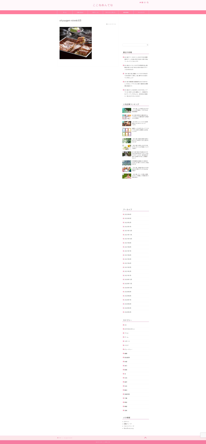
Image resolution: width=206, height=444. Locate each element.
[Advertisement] (135, 28)
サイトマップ (141, 12)
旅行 (126, 366)
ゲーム (126, 337)
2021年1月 (128, 275)
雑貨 (126, 406)
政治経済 (127, 357)
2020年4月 (128, 312)
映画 (126, 370)
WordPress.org (128, 428)
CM (125, 325)
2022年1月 (128, 226)
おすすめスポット (130, 329)
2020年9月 (128, 292)
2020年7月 (128, 300)
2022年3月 (128, 218)
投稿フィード (128, 424)
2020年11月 (128, 283)
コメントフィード (129, 426)
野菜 (126, 402)
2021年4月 (128, 263)
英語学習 (127, 394)
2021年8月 (128, 247)
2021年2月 (128, 271)
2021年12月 (128, 230)
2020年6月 (128, 304)
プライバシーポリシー (110, 12)
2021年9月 (128, 243)
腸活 (126, 390)
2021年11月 (128, 235)
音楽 (126, 410)
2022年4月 (128, 214)
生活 (126, 378)
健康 (126, 353)
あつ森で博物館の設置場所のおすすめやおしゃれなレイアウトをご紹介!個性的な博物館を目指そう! (136, 84)
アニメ (126, 333)
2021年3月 (128, 267)
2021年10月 (128, 239)
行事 (126, 398)
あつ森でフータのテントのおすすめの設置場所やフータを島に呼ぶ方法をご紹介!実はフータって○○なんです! (136, 59)
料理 (126, 361)
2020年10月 (128, 288)
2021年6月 (128, 255)
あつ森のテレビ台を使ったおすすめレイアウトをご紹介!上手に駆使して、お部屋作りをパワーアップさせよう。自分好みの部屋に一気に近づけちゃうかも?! (136, 93)
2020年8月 (128, 296)
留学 (126, 382)
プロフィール (95, 12)
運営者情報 (126, 12)
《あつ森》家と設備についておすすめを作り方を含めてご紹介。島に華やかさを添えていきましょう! (136, 75)
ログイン (126, 421)
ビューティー (128, 349)
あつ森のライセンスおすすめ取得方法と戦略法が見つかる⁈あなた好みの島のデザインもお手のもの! (136, 67)
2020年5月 (128, 308)
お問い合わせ (80, 12)
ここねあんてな (103, 5)
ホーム (64, 12)
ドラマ (126, 345)
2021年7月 (128, 251)
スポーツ (127, 341)
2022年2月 (128, 222)
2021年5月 (128, 259)
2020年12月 (128, 279)
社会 (126, 386)
